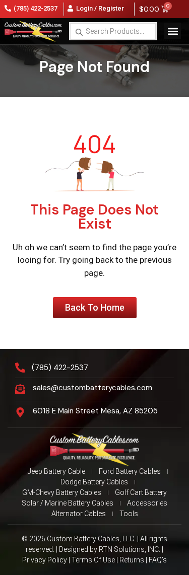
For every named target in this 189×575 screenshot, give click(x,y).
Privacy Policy (44, 560)
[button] (172, 31)
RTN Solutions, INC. (129, 549)
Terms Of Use (93, 560)
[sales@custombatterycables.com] (20, 389)
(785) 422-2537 (60, 368)
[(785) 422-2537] (20, 368)
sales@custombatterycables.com (92, 388)
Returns (131, 560)
